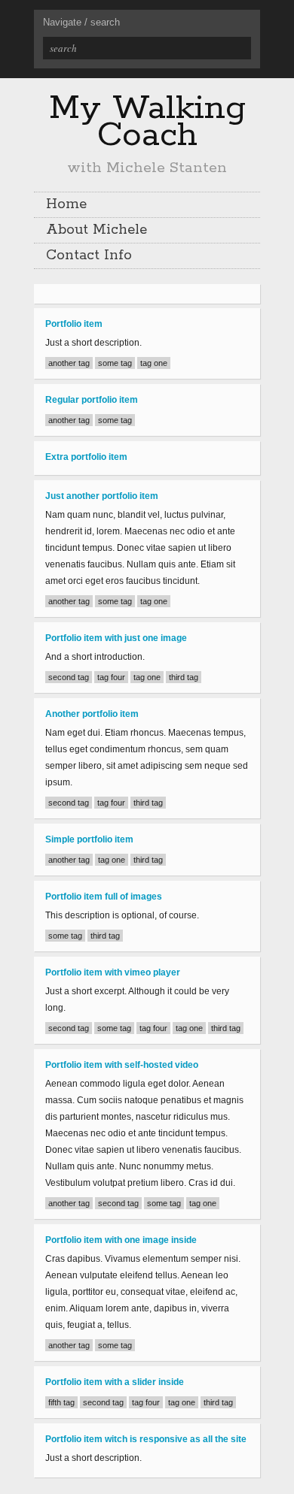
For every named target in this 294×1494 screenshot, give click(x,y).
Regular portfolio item (91, 400)
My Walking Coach (147, 121)
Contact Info (89, 255)
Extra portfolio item (86, 457)
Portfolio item (74, 324)
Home (66, 204)
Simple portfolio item (89, 839)
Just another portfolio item (101, 496)
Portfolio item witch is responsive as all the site (146, 1439)
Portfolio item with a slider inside (114, 1382)
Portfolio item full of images (103, 896)
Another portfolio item (92, 714)
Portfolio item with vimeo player (112, 972)
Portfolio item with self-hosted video (121, 1065)
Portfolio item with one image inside (121, 1240)
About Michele (96, 230)
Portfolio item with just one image (116, 638)
